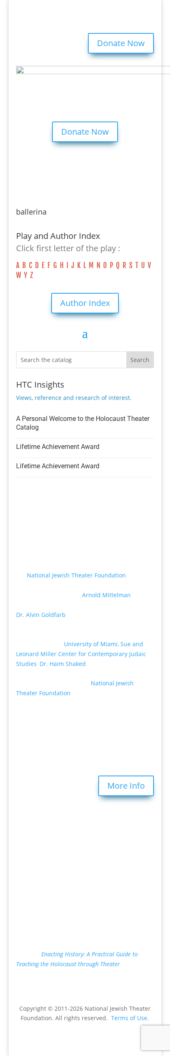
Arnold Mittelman (106, 595)
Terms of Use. (130, 1018)
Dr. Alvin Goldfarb (41, 615)
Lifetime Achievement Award (57, 447)
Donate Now (121, 43)
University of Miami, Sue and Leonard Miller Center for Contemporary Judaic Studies (81, 654)
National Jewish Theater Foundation (76, 575)
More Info (126, 785)
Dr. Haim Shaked (63, 664)
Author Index (85, 302)
